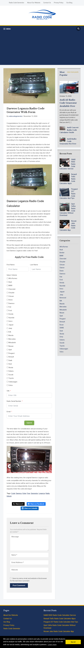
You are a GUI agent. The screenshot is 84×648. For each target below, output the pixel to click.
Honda (62, 283)
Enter (24, 493)
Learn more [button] (52, 644)
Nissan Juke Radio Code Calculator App (59, 631)
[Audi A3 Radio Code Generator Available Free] (69, 87)
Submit (29, 423)
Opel (61, 316)
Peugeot (63, 319)
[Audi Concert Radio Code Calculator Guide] (62, 128)
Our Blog (69, 3)
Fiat (61, 277)
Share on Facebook (37, 504)
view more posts (72, 72)
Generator (34, 493)
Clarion (62, 268)
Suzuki (62, 343)
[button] (7, 29)
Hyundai (62, 286)
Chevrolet (63, 259)
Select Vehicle (12, 275)
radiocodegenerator (16, 116)
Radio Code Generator (16, 3)
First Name (11, 265)
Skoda (62, 334)
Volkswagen (64, 349)
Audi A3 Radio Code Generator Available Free (68, 103)
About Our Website (33, 3)
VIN (8, 391)
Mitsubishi (63, 310)
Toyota (62, 346)
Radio (48, 493)
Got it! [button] (73, 642)
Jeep (61, 295)
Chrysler (62, 262)
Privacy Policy (58, 3)
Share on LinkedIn (30, 508)
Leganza (42, 493)
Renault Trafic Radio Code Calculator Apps (60, 619)
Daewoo (19, 493)
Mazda (62, 304)
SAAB (62, 328)
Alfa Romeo (64, 247)
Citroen (62, 265)
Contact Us (47, 3)
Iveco (61, 289)
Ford (61, 280)
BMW (61, 256)
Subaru (62, 340)
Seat (61, 331)
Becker (62, 252)
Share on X (19, 504)
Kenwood (63, 298)
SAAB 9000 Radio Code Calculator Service (60, 615)
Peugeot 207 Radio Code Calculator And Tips (61, 622)
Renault (62, 322)
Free (28, 493)
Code (13, 493)
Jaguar (62, 292)
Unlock (9, 496)
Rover (62, 325)
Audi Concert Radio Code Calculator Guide (69, 130)
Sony (61, 337)
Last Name (34, 265)
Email (8, 412)
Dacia (61, 271)
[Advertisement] (42, 48)
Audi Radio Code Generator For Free (68, 141)
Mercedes (63, 307)
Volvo (61, 352)
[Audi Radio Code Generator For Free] (62, 139)
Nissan (62, 313)
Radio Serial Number (14, 401)
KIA (61, 301)
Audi (61, 250)
